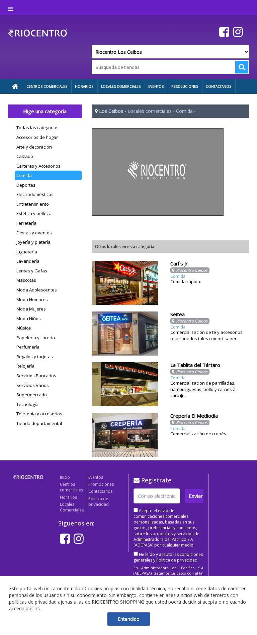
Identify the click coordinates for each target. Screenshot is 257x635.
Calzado (24, 156)
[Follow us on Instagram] (237, 31)
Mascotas (26, 280)
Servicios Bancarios (36, 376)
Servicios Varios (32, 385)
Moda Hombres (32, 299)
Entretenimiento (32, 204)
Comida (24, 175)
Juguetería (26, 252)
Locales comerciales (149, 111)
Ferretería (26, 223)
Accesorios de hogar (37, 137)
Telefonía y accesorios (39, 414)
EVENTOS (156, 86)
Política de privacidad (98, 501)
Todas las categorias (37, 128)
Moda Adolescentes (36, 290)
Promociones (101, 484)
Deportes (25, 185)
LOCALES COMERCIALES (121, 86)
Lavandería (27, 261)
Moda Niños (28, 318)
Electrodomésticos (35, 194)
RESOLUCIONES (184, 86)
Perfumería (27, 347)
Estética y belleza (34, 213)
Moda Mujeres (31, 309)
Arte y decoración (34, 147)
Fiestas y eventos (34, 233)
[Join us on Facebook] (223, 31)
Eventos (95, 477)
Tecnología (27, 404)
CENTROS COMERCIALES (46, 86)
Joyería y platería (33, 242)
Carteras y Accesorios (38, 166)
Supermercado (31, 395)
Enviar (196, 495)
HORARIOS (84, 86)
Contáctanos (100, 491)
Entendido (129, 619)
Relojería (25, 366)
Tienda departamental (39, 423)
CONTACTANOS (218, 86)
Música (23, 328)
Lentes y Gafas (31, 271)
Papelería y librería (35, 338)
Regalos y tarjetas (34, 357)
